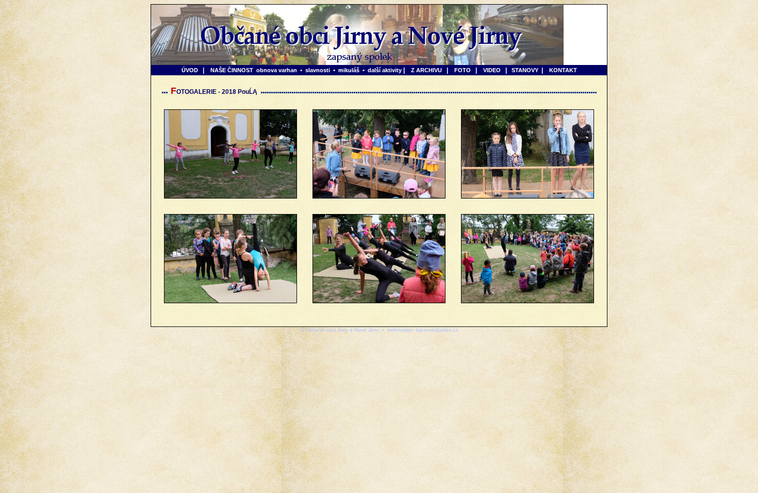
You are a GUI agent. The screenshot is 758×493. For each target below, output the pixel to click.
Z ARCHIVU (426, 70)
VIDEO (492, 70)
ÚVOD (190, 70)
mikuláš (349, 70)
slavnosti (318, 70)
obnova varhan (277, 70)
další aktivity (384, 70)
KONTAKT (563, 70)
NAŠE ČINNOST (232, 70)
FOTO (462, 70)
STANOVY (525, 70)
